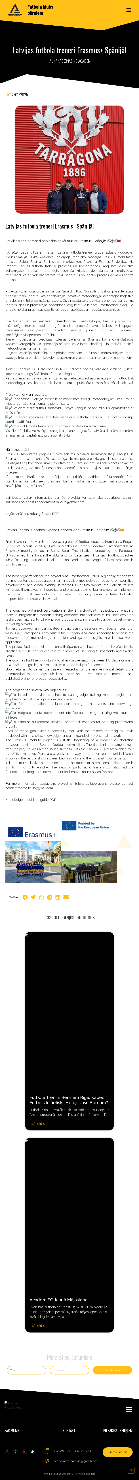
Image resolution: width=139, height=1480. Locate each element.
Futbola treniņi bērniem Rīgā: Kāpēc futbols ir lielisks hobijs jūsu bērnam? (69, 1100)
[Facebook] (7, 1451)
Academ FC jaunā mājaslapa (58, 1299)
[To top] (131, 1470)
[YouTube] (24, 1451)
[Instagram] (15, 1451)
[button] (129, 10)
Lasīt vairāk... (38, 1123)
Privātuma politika (85, 1473)
